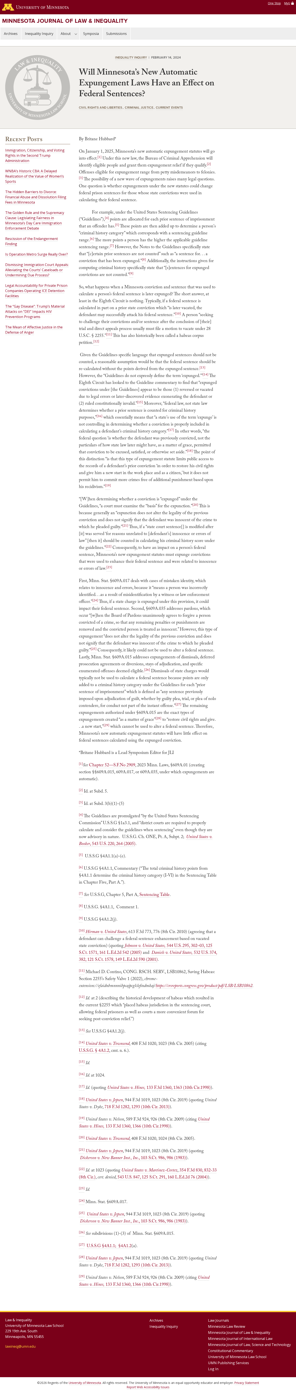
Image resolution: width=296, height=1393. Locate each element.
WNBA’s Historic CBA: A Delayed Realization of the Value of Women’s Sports (34, 176)
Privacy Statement (246, 1383)
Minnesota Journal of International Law (240, 1338)
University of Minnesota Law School (237, 1356)
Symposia (91, 33)
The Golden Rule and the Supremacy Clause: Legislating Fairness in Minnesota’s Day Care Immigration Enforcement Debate (34, 220)
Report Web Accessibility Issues (148, 1387)
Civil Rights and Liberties (100, 107)
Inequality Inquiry (39, 33)
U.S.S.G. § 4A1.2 (94, 1050)
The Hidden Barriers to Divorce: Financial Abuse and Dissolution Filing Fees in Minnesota (35, 197)
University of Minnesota (85, 1383)
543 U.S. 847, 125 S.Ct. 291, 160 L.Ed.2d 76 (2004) (162, 1177)
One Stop (274, 3)
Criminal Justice (139, 107)
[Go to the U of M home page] (35, 7)
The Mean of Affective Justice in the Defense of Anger (34, 330)
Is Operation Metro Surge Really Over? (36, 254)
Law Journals (218, 1320)
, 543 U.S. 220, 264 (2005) (112, 843)
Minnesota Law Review (226, 1326)
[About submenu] (75, 34)
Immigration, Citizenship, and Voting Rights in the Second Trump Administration (35, 155)
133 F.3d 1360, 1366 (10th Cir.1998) (137, 1126)
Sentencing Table (154, 894)
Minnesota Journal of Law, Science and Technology (249, 1344)
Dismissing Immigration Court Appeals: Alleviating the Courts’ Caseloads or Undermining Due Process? (37, 269)
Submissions (116, 33)
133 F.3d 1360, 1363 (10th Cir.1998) (178, 1087)
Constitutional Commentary (230, 1350)
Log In (213, 1369)
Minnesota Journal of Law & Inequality (65, 21)
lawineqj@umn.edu (20, 1346)
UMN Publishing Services (228, 1362)
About (66, 33)
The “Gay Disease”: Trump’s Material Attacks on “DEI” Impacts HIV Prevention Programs (35, 311)
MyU (287, 3)
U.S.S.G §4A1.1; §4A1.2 (109, 1245)
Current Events (169, 107)
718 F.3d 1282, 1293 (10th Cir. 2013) (136, 1106)
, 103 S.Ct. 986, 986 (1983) (162, 1157)
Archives (11, 33)
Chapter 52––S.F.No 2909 (112, 765)
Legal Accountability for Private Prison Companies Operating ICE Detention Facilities (36, 290)
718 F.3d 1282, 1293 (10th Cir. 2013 (136, 1265)
